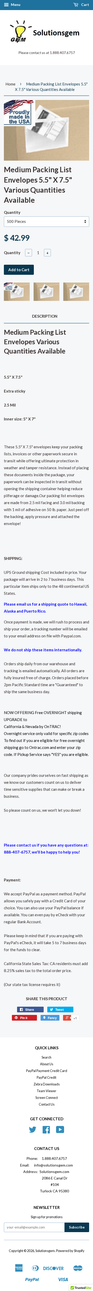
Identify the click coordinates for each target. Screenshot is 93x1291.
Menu (15, 4)
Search (46, 1057)
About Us (46, 1064)
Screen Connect (46, 1098)
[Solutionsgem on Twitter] (32, 1131)
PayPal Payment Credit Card (46, 1071)
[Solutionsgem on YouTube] (60, 1131)
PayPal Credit (46, 1077)
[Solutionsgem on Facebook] (46, 1131)
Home (10, 84)
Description (44, 316)
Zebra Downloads (47, 1084)
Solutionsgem (45, 1251)
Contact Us (47, 1104)
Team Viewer (46, 1091)
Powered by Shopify (70, 1251)
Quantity (12, 212)
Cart (84, 4)
